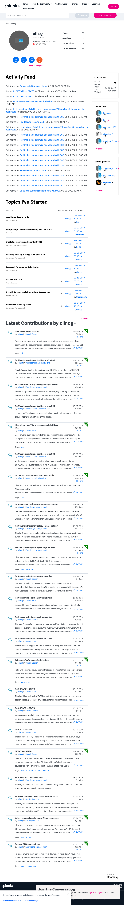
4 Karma (79, 849)
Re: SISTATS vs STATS (23, 91)
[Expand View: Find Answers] (68, 3)
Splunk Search (11, 220)
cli (22, 353)
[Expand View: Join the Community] (51, 3)
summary (32, 866)
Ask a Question (105, 15)
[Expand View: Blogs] (88, 3)
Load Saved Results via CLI (33, 122)
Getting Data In (11, 295)
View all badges (35, 65)
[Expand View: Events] (78, 3)
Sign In (113, 6)
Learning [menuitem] (96, 4)
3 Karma (79, 481)
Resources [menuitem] (27, 8)
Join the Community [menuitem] (41, 4)
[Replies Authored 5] (24, 60)
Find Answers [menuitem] (61, 4)
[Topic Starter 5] (39, 60)
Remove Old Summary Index (33, 86)
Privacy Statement (11, 900)
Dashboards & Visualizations (16, 245)
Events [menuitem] (75, 4)
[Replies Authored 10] (16, 60)
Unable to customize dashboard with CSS (40, 190)
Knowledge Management (15, 258)
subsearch (25, 682)
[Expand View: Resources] (33, 8)
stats (31, 770)
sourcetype (26, 837)
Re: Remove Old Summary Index (29, 777)
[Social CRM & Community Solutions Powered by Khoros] (113, 876)
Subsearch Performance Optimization (22, 267)
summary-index (27, 569)
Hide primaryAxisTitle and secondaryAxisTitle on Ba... (29, 229)
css (22, 497)
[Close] (68, 893)
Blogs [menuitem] (84, 4)
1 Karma (79, 337)
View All (84, 318)
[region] (35, 897)
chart (23, 447)
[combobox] (47, 15)
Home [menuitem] (25, 4)
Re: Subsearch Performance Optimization (32, 101)
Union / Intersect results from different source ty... (28, 292)
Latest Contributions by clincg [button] (39, 323)
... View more (78, 348)
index (23, 866)
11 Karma (78, 365)
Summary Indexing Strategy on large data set (25, 254)
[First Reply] (32, 60)
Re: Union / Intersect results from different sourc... (37, 796)
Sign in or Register (96, 892)
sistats (24, 770)
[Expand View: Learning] (100, 3)
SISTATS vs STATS (14, 279)
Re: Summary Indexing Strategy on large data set (36, 384)
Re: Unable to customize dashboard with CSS (42, 116)
